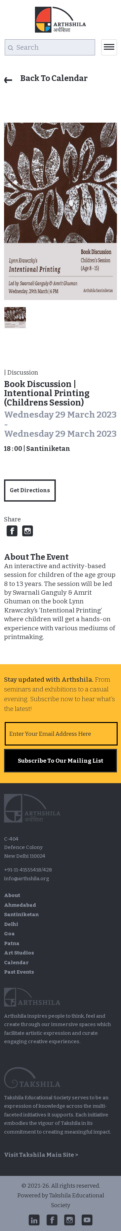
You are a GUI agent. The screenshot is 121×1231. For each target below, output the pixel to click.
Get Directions (30, 490)
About (12, 895)
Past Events (19, 972)
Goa (9, 934)
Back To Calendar (53, 78)
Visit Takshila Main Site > (41, 1154)
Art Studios (19, 953)
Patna (11, 943)
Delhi (11, 924)
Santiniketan (21, 914)
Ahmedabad (20, 905)
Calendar (16, 963)
